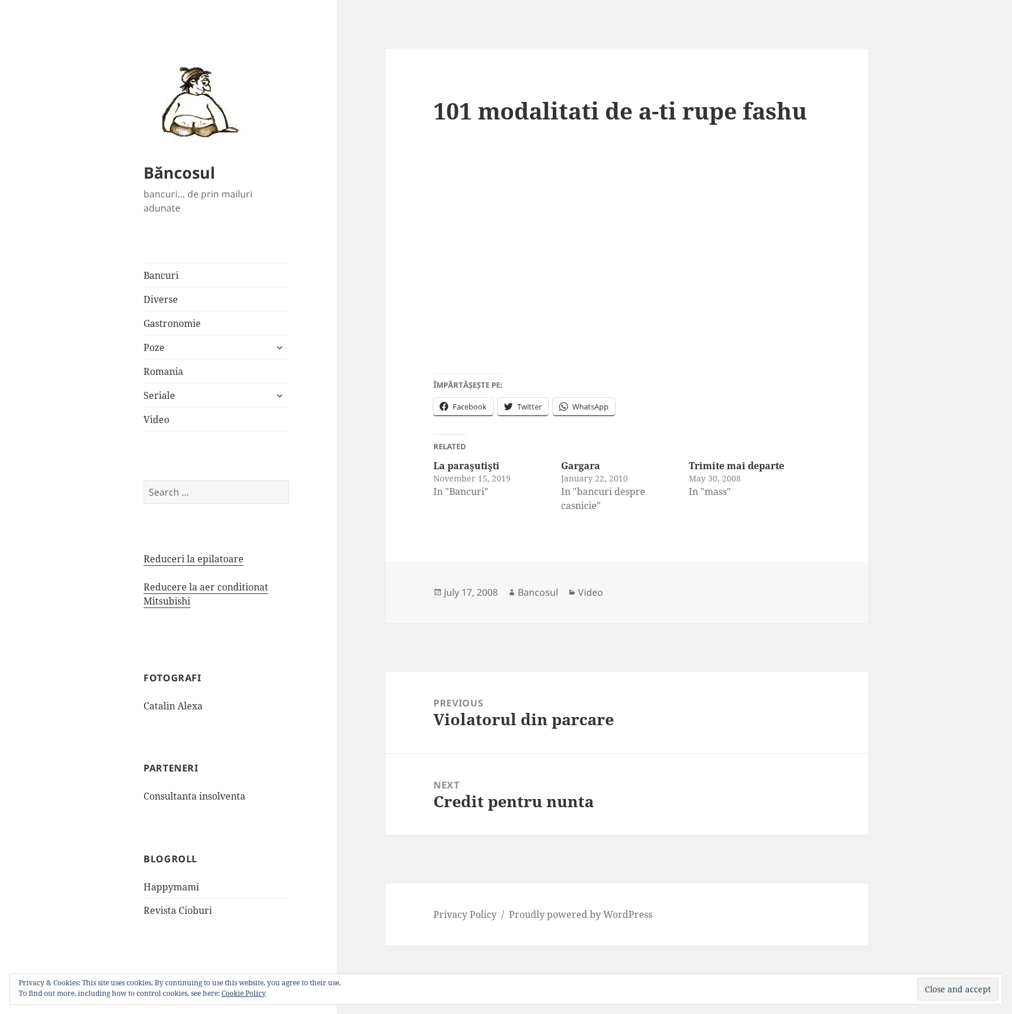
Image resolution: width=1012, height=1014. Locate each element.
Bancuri (161, 275)
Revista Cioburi (177, 910)
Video (156, 419)
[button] (196, 101)
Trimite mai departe (736, 465)
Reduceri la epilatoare (193, 558)
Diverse (160, 299)
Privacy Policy (465, 914)
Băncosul (179, 172)
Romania (163, 371)
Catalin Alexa (173, 705)
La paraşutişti (466, 465)
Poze (154, 347)
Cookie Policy (243, 993)
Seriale (159, 395)
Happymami (171, 886)
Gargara (580, 465)
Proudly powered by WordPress (580, 914)
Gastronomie (172, 323)
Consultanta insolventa (194, 796)
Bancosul (538, 592)
